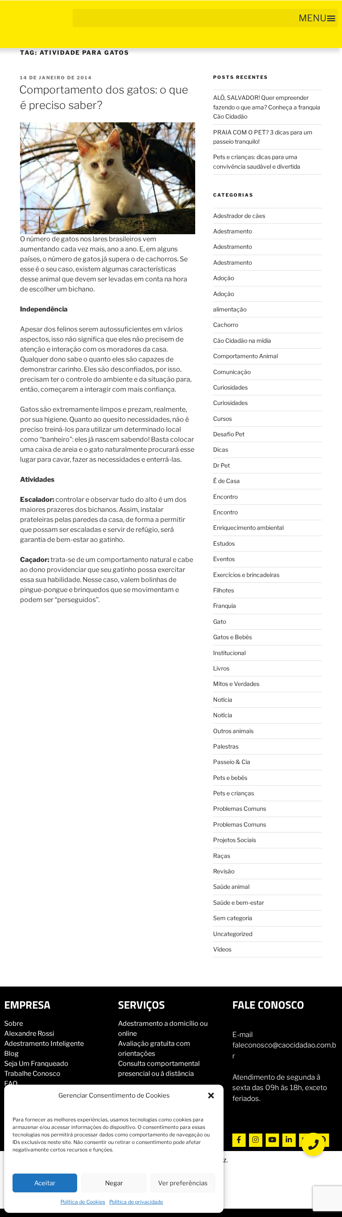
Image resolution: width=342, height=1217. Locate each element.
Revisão (223, 871)
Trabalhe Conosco (32, 1074)
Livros (221, 668)
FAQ (11, 1084)
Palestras (226, 746)
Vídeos (222, 949)
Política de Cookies (82, 1202)
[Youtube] (272, 1140)
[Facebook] (239, 1140)
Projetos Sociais (234, 839)
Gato (219, 621)
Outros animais (233, 730)
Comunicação (232, 371)
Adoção (223, 277)
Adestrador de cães (239, 215)
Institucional (229, 652)
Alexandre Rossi (29, 1033)
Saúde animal (231, 886)
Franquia (224, 605)
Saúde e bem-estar (238, 902)
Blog (11, 1054)
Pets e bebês (230, 777)
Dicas (220, 449)
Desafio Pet (228, 434)
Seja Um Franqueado (36, 1064)
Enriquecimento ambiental (248, 527)
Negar (114, 1183)
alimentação (229, 309)
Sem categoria (232, 917)
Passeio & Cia (231, 761)
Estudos (224, 543)
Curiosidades (230, 387)
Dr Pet (221, 465)
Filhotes (223, 590)
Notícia (222, 699)
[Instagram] (255, 1140)
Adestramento (232, 231)
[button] (211, 1095)
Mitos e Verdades (236, 683)
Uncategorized (232, 933)
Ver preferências (183, 1183)
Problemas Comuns (239, 808)
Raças (221, 855)
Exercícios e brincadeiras (246, 574)
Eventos (224, 558)
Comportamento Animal (245, 355)
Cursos (222, 418)
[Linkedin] (289, 1140)
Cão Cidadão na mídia (242, 340)
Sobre (13, 1023)
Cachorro (225, 324)
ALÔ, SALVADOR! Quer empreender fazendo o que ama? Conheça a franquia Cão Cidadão (266, 107)
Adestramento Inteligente (44, 1043)
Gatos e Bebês (232, 636)
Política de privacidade (136, 1202)
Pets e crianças (233, 793)
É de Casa (226, 480)
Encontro (225, 496)
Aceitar (44, 1183)
